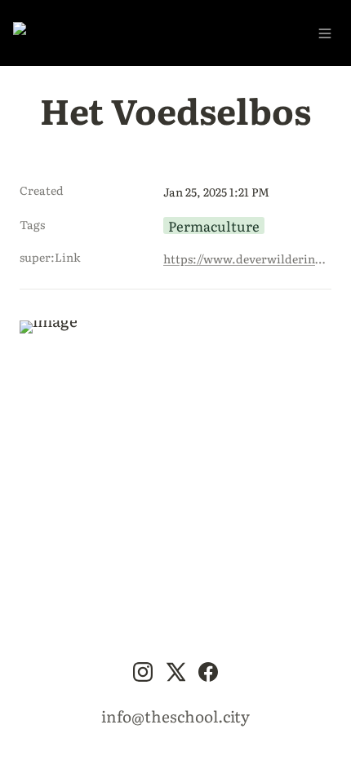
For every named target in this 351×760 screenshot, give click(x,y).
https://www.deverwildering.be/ (244, 258)
